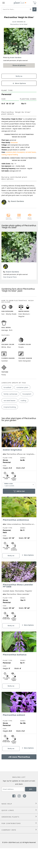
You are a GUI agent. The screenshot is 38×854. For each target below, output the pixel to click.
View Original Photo (10, 277)
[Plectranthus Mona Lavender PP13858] (19, 592)
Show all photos (19, 65)
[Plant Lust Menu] (3, 3)
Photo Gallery (8, 218)
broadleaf (7, 387)
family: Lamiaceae (10, 394)
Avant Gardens (12, 272)
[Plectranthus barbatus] (19, 657)
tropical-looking (12, 154)
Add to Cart (21, 491)
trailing (4, 154)
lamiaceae (14, 142)
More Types (29, 218)
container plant (11, 152)
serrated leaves (30, 152)
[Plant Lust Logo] (20, 3)
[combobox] (19, 484)
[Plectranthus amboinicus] (19, 525)
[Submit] (34, 9)
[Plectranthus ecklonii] (19, 719)
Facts (19, 218)
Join (30, 789)
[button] (30, 9)
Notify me (19, 76)
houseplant (21, 152)
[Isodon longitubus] (19, 457)
